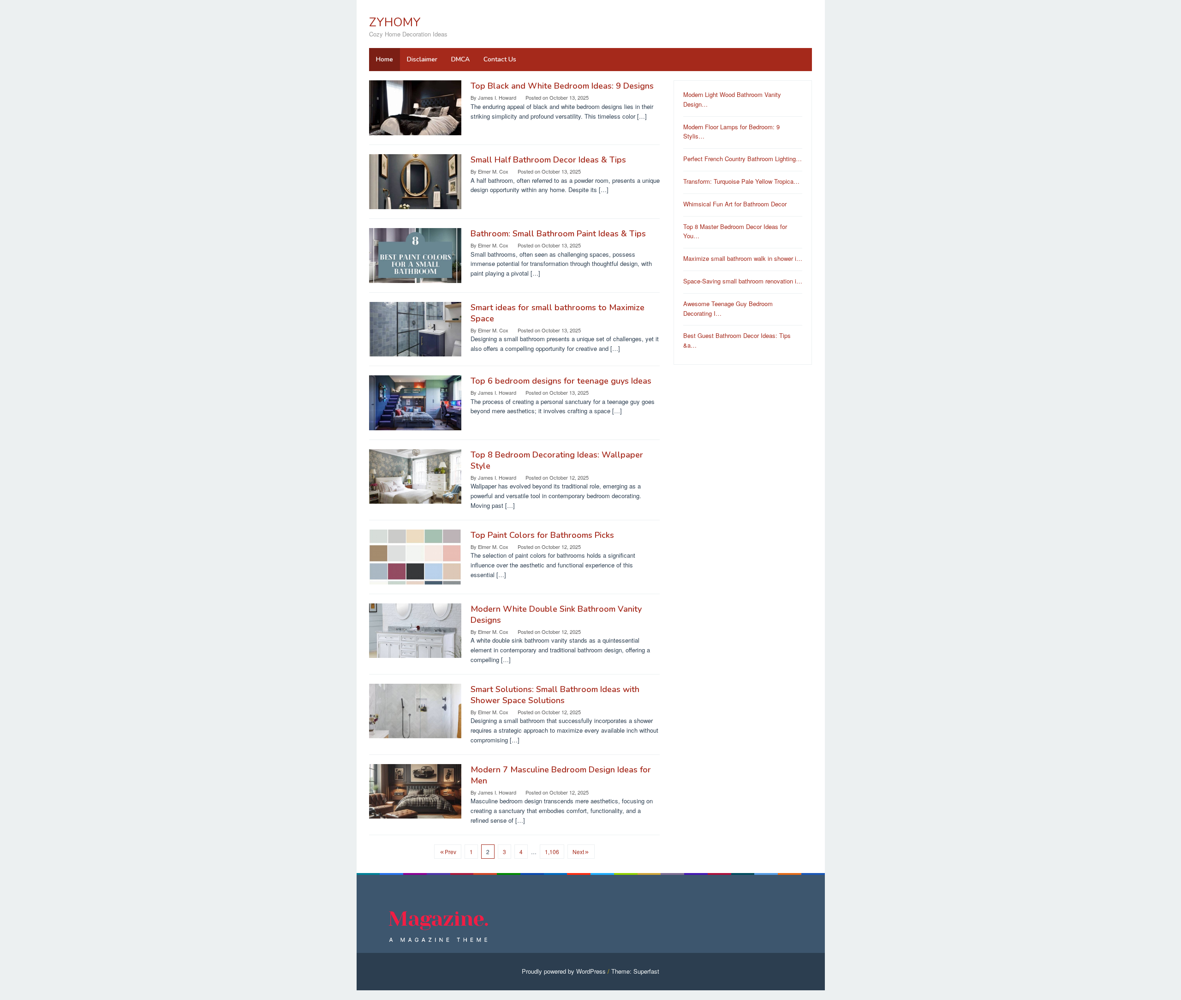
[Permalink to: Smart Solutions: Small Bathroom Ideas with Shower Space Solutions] (415, 709)
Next (578, 851)
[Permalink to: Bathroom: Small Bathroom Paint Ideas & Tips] (415, 254)
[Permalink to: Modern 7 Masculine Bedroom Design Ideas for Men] (415, 790)
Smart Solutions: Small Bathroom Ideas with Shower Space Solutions (555, 695)
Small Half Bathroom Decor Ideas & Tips (548, 159)
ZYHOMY (395, 22)
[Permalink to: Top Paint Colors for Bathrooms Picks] (415, 556)
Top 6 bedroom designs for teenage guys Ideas (561, 380)
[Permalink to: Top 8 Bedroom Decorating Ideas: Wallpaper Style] (415, 475)
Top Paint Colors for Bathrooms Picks (542, 535)
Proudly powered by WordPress (564, 971)
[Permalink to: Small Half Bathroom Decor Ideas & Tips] (415, 180)
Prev (450, 851)
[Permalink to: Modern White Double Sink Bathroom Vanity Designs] (415, 629)
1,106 (552, 851)
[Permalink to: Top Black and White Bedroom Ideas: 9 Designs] (415, 106)
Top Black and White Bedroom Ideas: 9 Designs (562, 85)
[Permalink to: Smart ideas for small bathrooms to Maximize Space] (415, 328)
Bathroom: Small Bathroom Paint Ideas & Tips (558, 233)
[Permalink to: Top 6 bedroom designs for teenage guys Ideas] (415, 402)
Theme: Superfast (635, 971)
